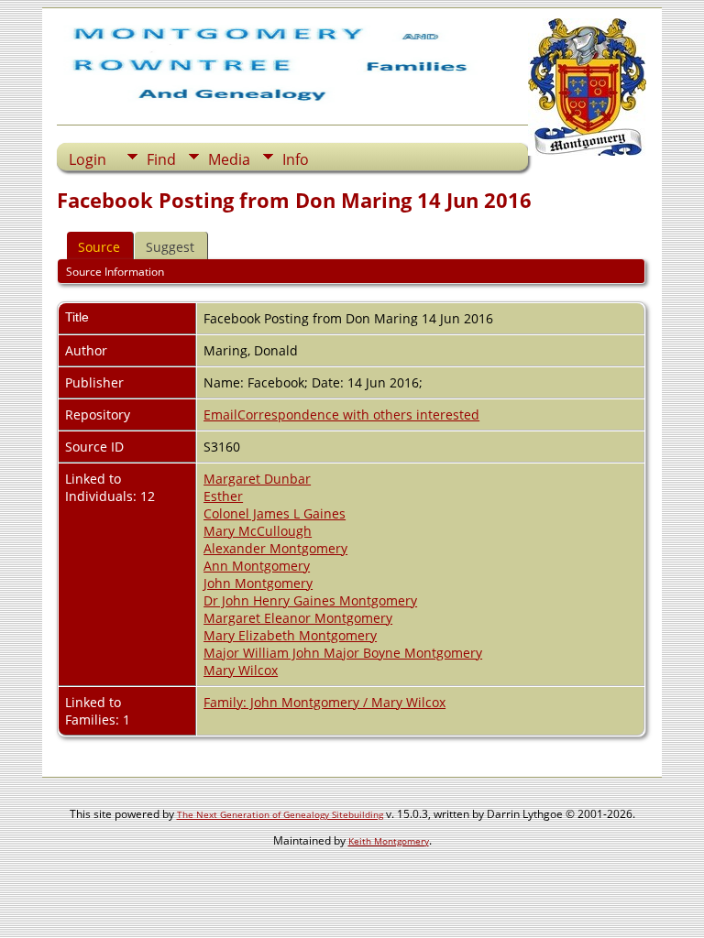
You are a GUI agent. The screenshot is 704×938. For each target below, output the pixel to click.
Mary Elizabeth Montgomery (290, 635)
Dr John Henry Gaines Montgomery (310, 600)
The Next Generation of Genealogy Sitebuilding (280, 814)
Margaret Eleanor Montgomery (298, 618)
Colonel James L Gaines (275, 513)
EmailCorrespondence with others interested (341, 414)
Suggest (170, 247)
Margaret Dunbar (257, 478)
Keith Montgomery (388, 840)
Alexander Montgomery (275, 548)
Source (99, 247)
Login (87, 159)
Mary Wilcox (241, 670)
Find (161, 159)
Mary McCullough (258, 531)
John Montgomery (258, 583)
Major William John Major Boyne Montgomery (343, 652)
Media (229, 159)
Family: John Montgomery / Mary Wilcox (325, 702)
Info (295, 159)
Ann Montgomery (257, 565)
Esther (223, 496)
